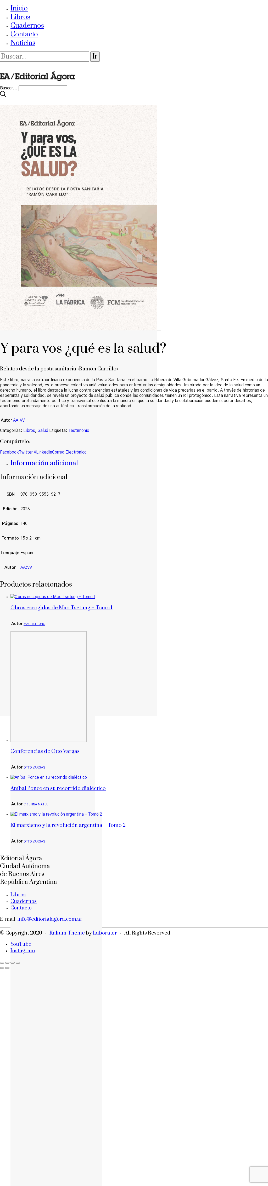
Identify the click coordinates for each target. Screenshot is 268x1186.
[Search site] (3, 96)
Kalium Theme (67, 933)
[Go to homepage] (37, 83)
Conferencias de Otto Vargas (45, 751)
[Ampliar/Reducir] (2, 963)
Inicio (19, 8)
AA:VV (19, 420)
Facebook (9, 452)
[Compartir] (12, 963)
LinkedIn (44, 452)
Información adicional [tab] (44, 463)
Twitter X (27, 452)
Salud (43, 430)
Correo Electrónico (69, 452)
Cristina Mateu (36, 804)
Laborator (105, 933)
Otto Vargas (34, 767)
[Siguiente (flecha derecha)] (7, 968)
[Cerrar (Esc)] (18, 963)
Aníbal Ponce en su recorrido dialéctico (58, 788)
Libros (20, 17)
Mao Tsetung (34, 624)
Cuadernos (27, 25)
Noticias (22, 43)
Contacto (24, 34)
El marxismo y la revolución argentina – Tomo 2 (68, 825)
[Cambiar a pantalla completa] (7, 963)
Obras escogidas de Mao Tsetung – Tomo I (61, 607)
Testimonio (78, 430)
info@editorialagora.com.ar (50, 919)
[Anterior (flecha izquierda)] (2, 968)
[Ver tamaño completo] (159, 330)
